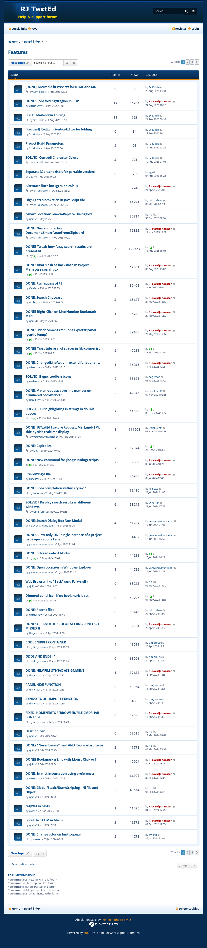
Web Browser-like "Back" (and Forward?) (56, 581)
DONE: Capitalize (38, 446)
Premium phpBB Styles (116, 920)
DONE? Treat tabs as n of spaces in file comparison (63, 348)
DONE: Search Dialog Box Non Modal (53, 520)
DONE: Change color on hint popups (53, 834)
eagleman (34, 381)
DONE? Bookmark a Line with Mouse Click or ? (60, 759)
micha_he (34, 302)
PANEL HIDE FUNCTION (43, 684)
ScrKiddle (38, 92)
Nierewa (38, 493)
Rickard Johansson (160, 101)
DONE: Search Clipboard (43, 297)
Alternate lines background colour (51, 186)
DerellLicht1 (36, 400)
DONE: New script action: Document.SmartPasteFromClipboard (54, 230)
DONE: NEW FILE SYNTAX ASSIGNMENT (54, 670)
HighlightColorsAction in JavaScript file (55, 200)
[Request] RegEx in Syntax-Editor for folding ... (60, 129)
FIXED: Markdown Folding (45, 115)
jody (35, 450)
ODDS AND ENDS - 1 (40, 656)
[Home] (34, 12)
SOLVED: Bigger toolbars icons (48, 376)
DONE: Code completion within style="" (55, 488)
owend (33, 811)
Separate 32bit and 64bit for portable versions (60, 171)
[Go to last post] (161, 87)
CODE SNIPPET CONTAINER (45, 642)
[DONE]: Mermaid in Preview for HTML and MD (60, 87)
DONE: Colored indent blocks (47, 553)
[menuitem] (32, 28)
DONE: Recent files (39, 609)
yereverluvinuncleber (45, 436)
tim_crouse (35, 633)
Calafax (33, 288)
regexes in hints (37, 806)
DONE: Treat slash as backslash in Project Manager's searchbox (57, 267)
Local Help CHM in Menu (44, 820)
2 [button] (187, 62)
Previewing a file (38, 474)
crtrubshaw (35, 106)
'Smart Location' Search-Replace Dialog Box (58, 214)
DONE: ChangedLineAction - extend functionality (62, 362)
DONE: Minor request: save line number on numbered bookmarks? (58, 392)
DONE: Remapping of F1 (43, 283)
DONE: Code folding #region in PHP (52, 101)
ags (31, 176)
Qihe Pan (34, 479)
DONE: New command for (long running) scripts (61, 460)
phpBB (87, 933)
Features (17, 52)
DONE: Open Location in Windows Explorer (58, 567)
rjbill (31, 219)
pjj (34, 256)
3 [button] (192, 62)
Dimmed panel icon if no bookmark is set (56, 595)
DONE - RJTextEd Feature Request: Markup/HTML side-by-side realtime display (62, 429)
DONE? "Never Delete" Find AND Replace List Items (64, 745)
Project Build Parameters (44, 143)
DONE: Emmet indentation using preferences (60, 773)
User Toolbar (34, 731)
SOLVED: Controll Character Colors (51, 157)
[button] (197, 62)
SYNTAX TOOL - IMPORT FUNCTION (51, 699)
